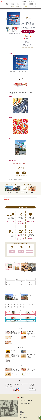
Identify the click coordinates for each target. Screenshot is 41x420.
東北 (14, 304)
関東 (20, 304)
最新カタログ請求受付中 (13, 271)
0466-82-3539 (31, 296)
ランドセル (17, 284)
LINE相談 (20, 6)
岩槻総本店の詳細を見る (15, 299)
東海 (32, 304)
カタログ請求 (15, 6)
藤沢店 (17, 192)
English (30, 416)
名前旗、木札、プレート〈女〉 (8, 4)
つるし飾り (9, 284)
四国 (20, 306)
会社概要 (22, 407)
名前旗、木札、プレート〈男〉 (14, 4)
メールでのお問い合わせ (21, 251)
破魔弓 (25, 3)
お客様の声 (28, 407)
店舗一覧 (7, 6)
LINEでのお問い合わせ (12, 251)
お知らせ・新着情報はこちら (20, 8)
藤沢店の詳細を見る (31, 297)
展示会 (11, 6)
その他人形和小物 (32, 4)
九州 (26, 306)
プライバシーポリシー (21, 416)
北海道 (8, 304)
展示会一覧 (32, 271)
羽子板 (19, 3)
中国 (14, 306)
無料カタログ (32, 284)
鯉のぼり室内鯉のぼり (32, 3)
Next (19, 19)
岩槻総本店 (9, 192)
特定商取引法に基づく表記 (26, 416)
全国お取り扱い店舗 (24, 192)
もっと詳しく (14, 391)
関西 (8, 306)
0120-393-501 (16, 296)
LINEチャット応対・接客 (16, 298)
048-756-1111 (16, 297)
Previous (6, 19)
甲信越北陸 (26, 304)
